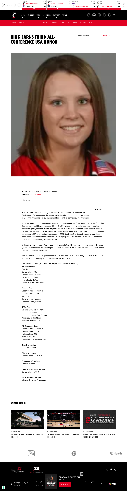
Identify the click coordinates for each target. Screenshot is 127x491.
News (69, 23)
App (104, 15)
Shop (94, 15)
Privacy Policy (40, 482)
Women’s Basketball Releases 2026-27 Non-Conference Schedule (99, 435)
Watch (64, 15)
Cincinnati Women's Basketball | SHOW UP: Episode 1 (27, 435)
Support (56, 15)
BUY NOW (66, 485)
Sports (22, 15)
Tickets (31, 15)
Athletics (47, 15)
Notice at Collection (42, 486)
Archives (83, 23)
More (90, 23)
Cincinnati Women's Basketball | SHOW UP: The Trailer (63, 435)
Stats (75, 23)
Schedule (54, 23)
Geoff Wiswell (35, 194)
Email (109, 15)
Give (99, 15)
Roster (62, 23)
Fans (38, 15)
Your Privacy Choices (91, 482)
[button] (123, 5)
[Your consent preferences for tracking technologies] (3, 487)
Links (34, 9)
